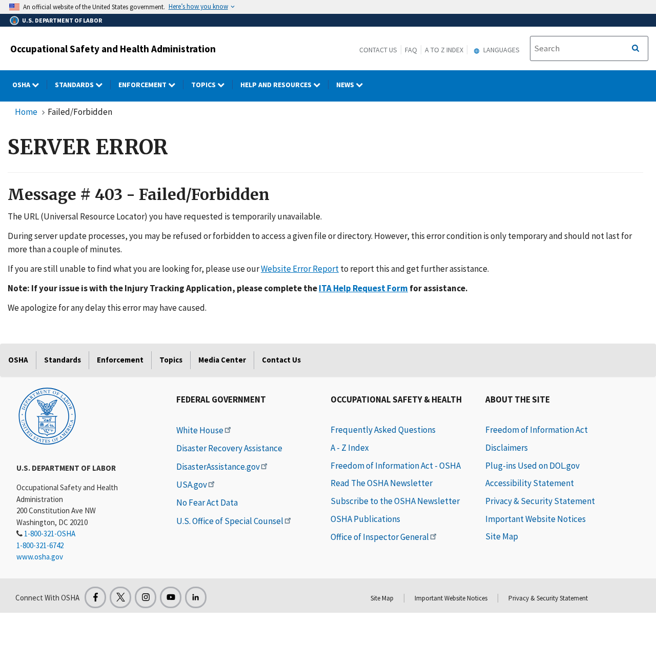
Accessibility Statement (529, 483)
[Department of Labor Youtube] (170, 597)
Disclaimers (506, 447)
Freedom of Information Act (536, 429)
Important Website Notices (535, 519)
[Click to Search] (635, 48)
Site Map (501, 536)
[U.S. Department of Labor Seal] (47, 415)
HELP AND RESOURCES (276, 84)
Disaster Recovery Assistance (229, 448)
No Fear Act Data (207, 502)
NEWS (346, 84)
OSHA (22, 84)
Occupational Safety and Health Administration (113, 49)
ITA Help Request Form (363, 288)
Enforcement (143, 84)
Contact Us (378, 49)
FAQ (411, 49)
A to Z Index (444, 49)
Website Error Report (300, 268)
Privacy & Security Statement (540, 501)
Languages (501, 49)
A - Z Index (350, 447)
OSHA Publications (365, 519)
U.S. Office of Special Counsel (229, 521)
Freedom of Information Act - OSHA (396, 465)
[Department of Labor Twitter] (120, 597)
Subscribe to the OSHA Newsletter (395, 501)
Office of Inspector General (380, 537)
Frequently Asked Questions (383, 429)
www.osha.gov (39, 556)
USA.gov (191, 484)
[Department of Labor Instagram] (145, 597)
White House (199, 430)
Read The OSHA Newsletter (382, 483)
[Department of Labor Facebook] (95, 597)
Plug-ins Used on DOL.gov (532, 465)
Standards (75, 84)
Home (26, 111)
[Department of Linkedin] (196, 597)
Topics (204, 84)
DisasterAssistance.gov (218, 466)
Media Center (222, 360)
